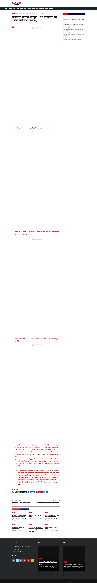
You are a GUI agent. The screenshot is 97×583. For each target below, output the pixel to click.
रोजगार (33, 8)
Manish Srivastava (17, 23)
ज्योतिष (21, 8)
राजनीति (29, 8)
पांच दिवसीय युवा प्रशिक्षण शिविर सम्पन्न (51, 528)
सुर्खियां (6, 8)
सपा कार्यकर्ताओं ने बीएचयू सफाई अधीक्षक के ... (21, 503)
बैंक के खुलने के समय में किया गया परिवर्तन (35, 516)
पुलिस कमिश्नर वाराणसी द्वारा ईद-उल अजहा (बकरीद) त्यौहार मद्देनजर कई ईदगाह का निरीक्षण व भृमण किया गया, (19, 517)
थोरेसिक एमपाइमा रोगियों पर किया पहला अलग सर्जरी (18, 528)
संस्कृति (46, 8)
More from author (24, 509)
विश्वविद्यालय (41, 8)
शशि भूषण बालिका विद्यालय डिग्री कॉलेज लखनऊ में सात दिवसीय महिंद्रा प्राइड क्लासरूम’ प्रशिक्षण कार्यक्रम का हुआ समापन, (36, 529)
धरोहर (25, 8)
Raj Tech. (83, 581)
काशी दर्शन (51, 8)
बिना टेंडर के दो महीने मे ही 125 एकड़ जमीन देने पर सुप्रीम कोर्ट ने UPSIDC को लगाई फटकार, (52, 517)
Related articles (15, 509)
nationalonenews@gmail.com (19, 551)
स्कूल (37, 8)
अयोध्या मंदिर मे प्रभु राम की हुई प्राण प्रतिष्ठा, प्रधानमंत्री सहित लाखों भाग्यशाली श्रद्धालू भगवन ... (48, 562)
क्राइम (18, 8)
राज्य (14, 8)
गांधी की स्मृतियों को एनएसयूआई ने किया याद (73, 564)
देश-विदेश (10, 8)
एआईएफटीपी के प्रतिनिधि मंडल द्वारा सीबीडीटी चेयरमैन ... (48, 503)
